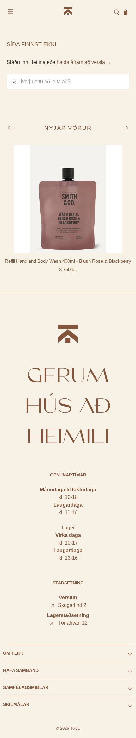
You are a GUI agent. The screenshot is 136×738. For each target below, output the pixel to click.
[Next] (126, 128)
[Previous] (10, 128)
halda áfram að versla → (84, 62)
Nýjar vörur (68, 128)
